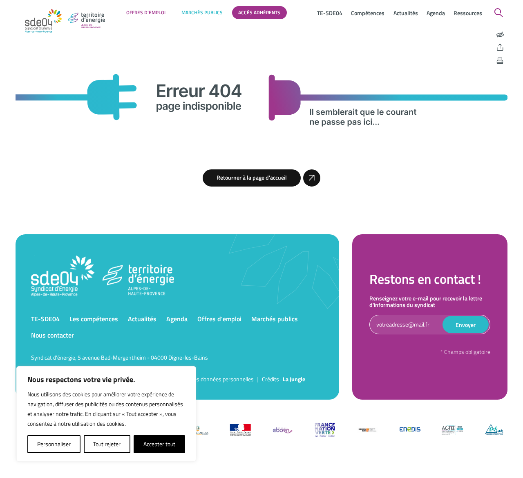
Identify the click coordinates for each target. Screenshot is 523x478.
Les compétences (93, 319)
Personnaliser (54, 444)
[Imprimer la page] (500, 61)
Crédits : (283, 379)
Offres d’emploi (145, 12)
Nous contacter (52, 335)
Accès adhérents (259, 12)
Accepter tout (159, 444)
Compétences (367, 13)
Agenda (436, 13)
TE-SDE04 (329, 13)
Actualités (405, 13)
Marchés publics (202, 12)
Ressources (468, 13)
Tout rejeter (107, 444)
